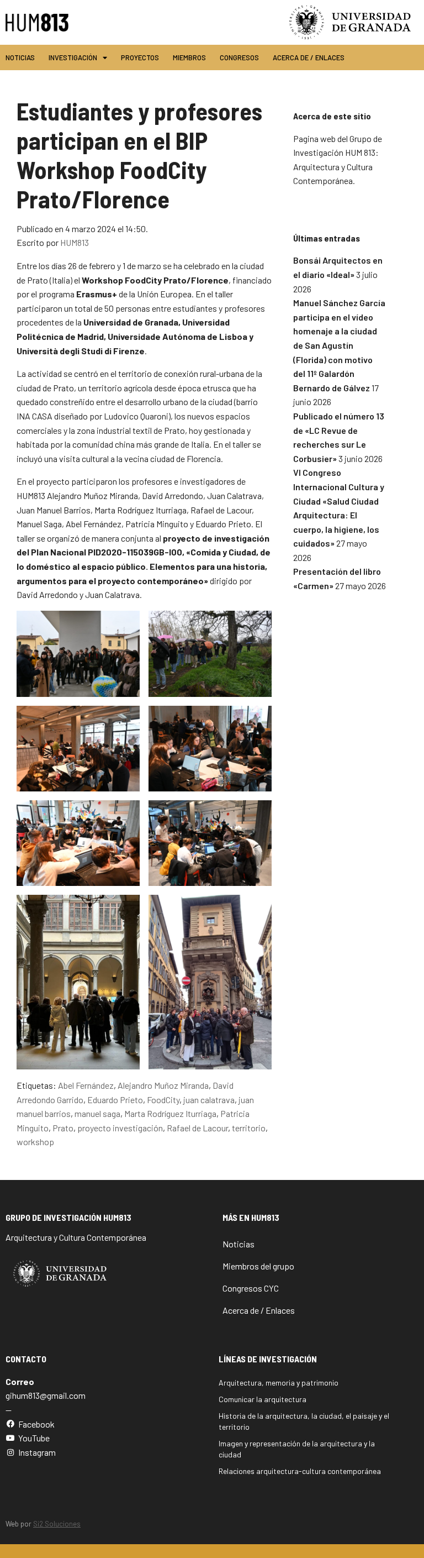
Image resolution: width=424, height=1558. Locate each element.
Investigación (73, 57)
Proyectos (140, 57)
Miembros (189, 57)
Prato (62, 1127)
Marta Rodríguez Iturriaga (170, 1113)
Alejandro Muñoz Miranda (163, 1085)
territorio (249, 1127)
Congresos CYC (250, 1288)
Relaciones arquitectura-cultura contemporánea (300, 1471)
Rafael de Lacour (197, 1127)
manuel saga (97, 1113)
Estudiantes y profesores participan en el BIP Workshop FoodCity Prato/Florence (139, 154)
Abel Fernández (86, 1085)
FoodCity (163, 1099)
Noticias (20, 57)
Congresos (239, 57)
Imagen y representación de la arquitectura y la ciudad (297, 1449)
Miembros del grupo (258, 1266)
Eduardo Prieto (115, 1099)
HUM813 (74, 242)
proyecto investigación (120, 1127)
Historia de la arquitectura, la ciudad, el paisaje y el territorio (304, 1421)
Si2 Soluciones (57, 1523)
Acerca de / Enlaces (308, 57)
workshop (35, 1141)
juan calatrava (209, 1099)
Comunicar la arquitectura (262, 1399)
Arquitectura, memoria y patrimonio (278, 1382)
